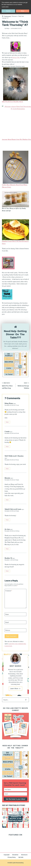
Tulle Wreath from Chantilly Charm (12, 102)
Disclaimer (15, 854)
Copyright (6, 854)
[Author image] (3, 28)
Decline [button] (8, 11)
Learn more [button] (5, 6)
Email (7, 622)
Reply (7, 422)
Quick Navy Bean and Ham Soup (7, 385)
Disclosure (24, 854)
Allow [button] (22, 11)
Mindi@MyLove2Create (13, 509)
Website (7, 630)
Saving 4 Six (16, 57)
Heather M (8, 558)
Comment (8, 591)
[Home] (2, 16)
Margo (7, 28)
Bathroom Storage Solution (23, 385)
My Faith (21, 857)
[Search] (25, 699)
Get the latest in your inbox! (15, 799)
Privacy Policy (12, 857)
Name (7, 614)
